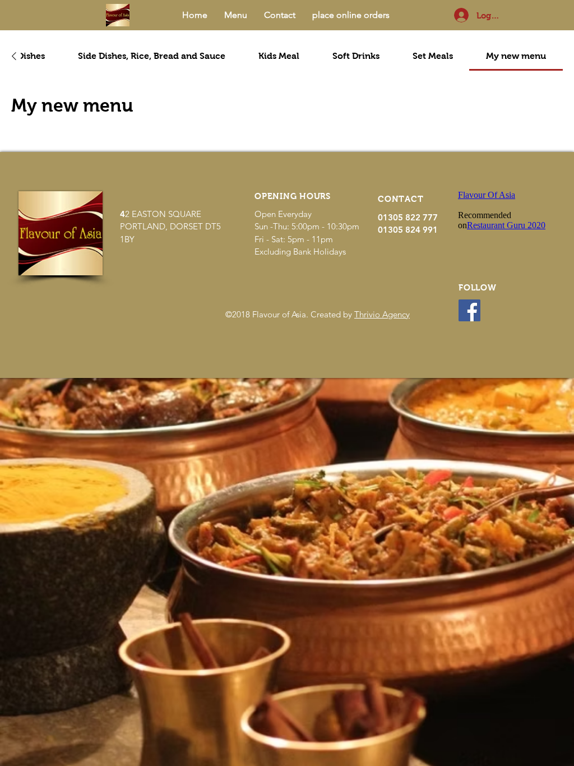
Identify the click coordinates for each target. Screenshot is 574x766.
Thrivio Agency (382, 314)
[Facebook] (469, 310)
